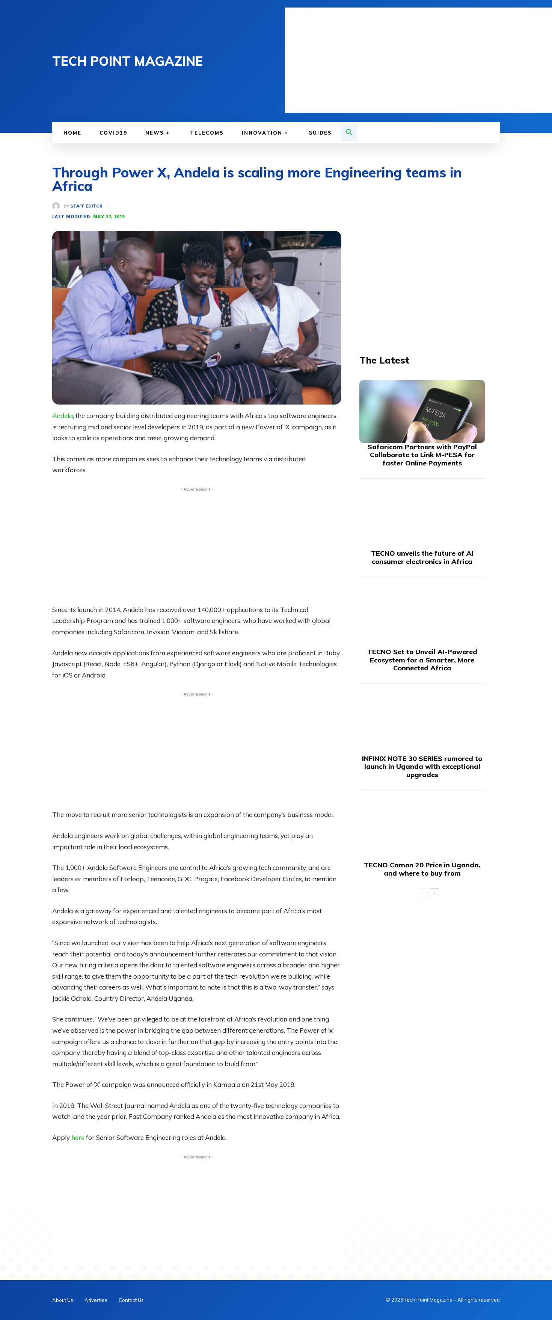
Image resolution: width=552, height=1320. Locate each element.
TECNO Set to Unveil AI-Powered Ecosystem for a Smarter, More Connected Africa (422, 659)
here (78, 1137)
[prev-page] (422, 893)
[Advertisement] (418, 60)
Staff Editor (86, 206)
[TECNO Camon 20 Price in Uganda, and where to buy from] (422, 829)
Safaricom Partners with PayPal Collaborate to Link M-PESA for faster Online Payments (422, 455)
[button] (349, 132)
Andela (62, 416)
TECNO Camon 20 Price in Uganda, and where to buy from (422, 869)
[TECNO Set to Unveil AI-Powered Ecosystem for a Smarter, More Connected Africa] (422, 616)
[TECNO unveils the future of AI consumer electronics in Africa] (422, 517)
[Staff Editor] (57, 206)
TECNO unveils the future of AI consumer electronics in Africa (422, 557)
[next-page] (434, 893)
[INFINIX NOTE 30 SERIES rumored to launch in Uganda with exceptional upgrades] (422, 723)
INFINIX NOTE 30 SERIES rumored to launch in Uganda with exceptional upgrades (422, 766)
